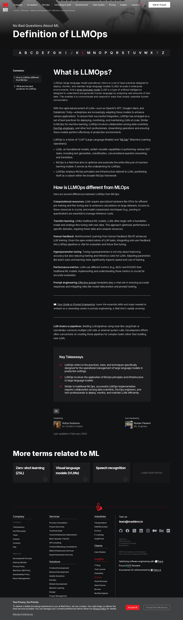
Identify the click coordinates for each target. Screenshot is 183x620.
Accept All (132, 607)
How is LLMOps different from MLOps (26, 78)
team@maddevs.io (131, 521)
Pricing (112, 5)
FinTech (97, 531)
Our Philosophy (19, 531)
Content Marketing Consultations (63, 547)
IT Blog (97, 565)
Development (81, 5)
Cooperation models (127, 543)
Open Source (100, 585)
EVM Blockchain (101, 527)
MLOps (124, 139)
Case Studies (100, 552)
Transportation (100, 523)
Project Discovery (56, 527)
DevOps (46, 5)
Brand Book (124, 545)
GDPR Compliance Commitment (132, 552)
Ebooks (97, 589)
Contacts (16, 543)
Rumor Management (21, 578)
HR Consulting (55, 543)
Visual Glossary (100, 581)
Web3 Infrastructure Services (61, 551)
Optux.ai (157, 570)
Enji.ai (160, 561)
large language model (88, 89)
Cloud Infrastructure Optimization (63, 535)
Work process (125, 541)
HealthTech (99, 539)
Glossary (98, 577)
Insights (123, 5)
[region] (28, 84)
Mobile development (58, 584)
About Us (123, 539)
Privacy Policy (100, 608)
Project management (58, 596)
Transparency (18, 527)
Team (15, 535)
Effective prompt (87, 282)
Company (18, 5)
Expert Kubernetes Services (61, 555)
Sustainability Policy (21, 574)
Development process (22, 558)
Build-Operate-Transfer (59, 539)
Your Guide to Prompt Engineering (75, 304)
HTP (129, 565)
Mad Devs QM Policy (21, 570)
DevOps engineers (63, 128)
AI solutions (32, 5)
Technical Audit (55, 531)
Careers (135, 5)
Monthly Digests (101, 593)
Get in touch (159, 4)
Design (52, 592)
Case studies (99, 5)
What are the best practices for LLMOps (25, 87)
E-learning (99, 535)
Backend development (59, 572)
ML (56, 411)
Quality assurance (56, 576)
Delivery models (20, 562)
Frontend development (59, 568)
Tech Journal (99, 569)
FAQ (14, 547)
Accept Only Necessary (157, 607)
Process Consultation (58, 523)
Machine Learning (56, 588)
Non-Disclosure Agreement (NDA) (133, 554)
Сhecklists (98, 573)
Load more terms (151, 472)
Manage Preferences (23, 614)
